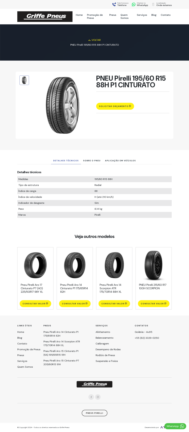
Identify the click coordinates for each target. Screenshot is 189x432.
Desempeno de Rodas (108, 349)
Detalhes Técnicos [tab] (66, 160)
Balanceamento (104, 337)
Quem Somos (25, 367)
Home (20, 332)
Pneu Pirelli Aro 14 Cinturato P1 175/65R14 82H (60, 333)
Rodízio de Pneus (105, 355)
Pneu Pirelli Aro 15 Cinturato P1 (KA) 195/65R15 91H (60, 352)
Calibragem (102, 343)
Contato (22, 343)
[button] (123, 4)
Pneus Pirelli (94, 413)
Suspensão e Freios (107, 361)
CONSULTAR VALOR (34, 303)
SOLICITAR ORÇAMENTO (113, 106)
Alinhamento (103, 332)
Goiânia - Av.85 (143, 332)
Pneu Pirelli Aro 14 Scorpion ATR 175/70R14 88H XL (61, 343)
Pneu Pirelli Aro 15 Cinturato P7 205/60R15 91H (61, 362)
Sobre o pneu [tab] (92, 160)
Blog (19, 337)
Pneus (20, 355)
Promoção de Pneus (28, 349)
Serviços (22, 361)
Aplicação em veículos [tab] (120, 160)
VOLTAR (96, 40)
